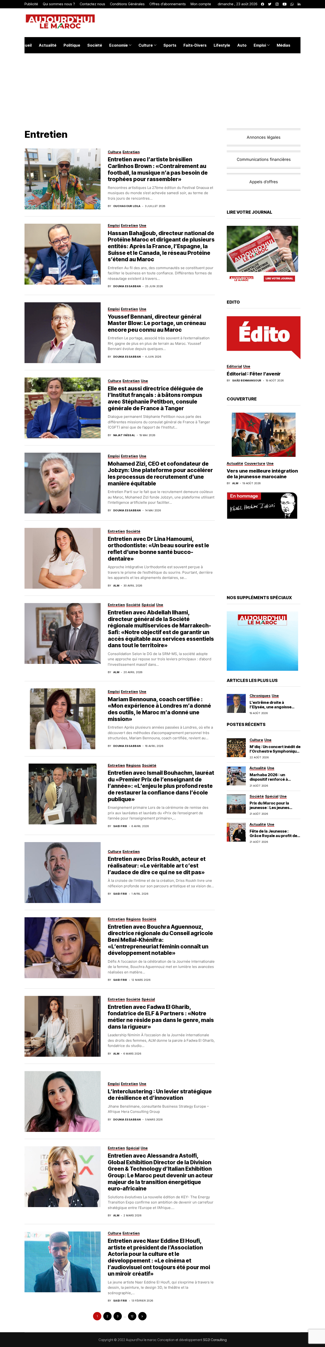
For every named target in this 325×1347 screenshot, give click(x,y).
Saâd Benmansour (246, 380)
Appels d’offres (263, 181)
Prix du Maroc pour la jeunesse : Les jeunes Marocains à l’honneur (271, 807)
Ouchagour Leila (127, 206)
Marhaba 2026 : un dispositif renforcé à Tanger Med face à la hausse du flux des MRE (272, 782)
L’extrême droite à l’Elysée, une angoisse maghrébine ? (270, 707)
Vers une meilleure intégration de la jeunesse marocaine (262, 473)
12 (132, 1316)
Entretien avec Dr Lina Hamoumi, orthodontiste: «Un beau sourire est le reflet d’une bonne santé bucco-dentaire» (158, 549)
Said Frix (120, 826)
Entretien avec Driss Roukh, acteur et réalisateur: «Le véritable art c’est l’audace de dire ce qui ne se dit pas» (157, 865)
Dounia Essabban (127, 286)
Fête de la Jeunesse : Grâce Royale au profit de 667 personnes (273, 836)
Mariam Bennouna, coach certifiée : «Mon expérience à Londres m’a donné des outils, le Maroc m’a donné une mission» (159, 709)
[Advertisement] (263, 556)
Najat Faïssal (124, 435)
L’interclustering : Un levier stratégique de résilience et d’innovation (160, 1094)
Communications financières (264, 159)
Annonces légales (264, 137)
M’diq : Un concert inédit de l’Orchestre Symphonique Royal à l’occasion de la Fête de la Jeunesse (275, 753)
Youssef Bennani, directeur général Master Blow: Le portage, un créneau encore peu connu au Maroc (157, 323)
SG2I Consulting (215, 1340)
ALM (116, 585)
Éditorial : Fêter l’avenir (254, 374)
